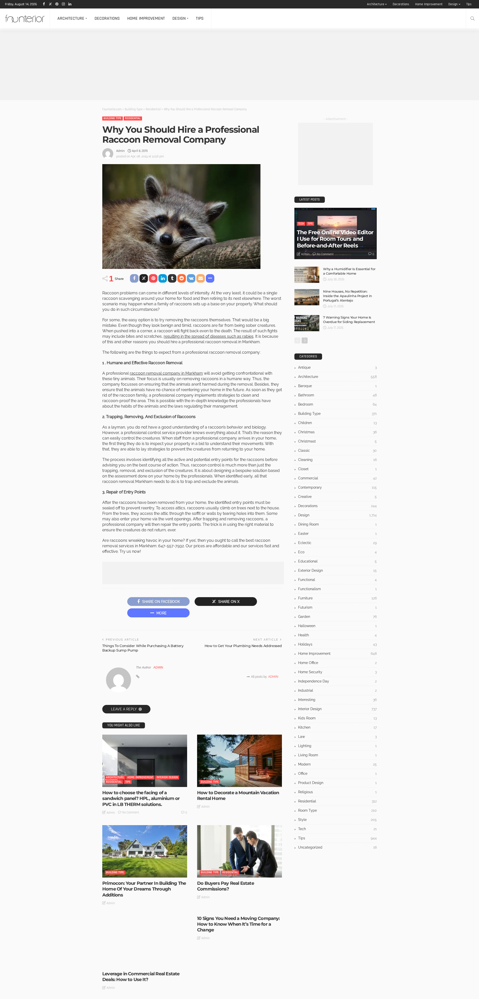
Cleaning (337, 460)
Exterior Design (337, 570)
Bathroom (337, 395)
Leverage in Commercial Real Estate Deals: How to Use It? (140, 976)
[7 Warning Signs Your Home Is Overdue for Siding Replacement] (306, 323)
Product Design (337, 783)
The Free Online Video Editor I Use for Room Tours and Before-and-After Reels (335, 239)
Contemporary (337, 487)
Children (337, 423)
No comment (130, 812)
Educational (337, 561)
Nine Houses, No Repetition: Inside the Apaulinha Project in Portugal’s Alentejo (347, 295)
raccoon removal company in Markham (166, 373)
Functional (337, 580)
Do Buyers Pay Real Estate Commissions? (225, 886)
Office (337, 774)
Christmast (337, 441)
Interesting (337, 700)
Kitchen (337, 727)
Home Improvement (429, 4)
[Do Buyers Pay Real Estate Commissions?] (239, 851)
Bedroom (337, 404)
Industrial (337, 690)
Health (337, 635)
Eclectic (337, 543)
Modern (337, 764)
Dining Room (337, 524)
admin (120, 151)
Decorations (401, 4)
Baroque (337, 386)
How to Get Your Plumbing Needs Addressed (243, 646)
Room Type (337, 810)
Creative (337, 497)
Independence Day (337, 681)
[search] (472, 18)
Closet (337, 469)
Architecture (375, 4)
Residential (133, 118)
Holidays (337, 644)
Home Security (337, 672)
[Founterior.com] (25, 18)
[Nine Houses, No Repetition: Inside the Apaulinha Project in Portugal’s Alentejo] (306, 297)
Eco (337, 552)
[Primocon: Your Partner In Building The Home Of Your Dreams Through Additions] (144, 851)
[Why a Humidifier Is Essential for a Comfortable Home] (306, 275)
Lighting (337, 746)
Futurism (337, 607)
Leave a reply (124, 709)
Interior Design (167, 777)
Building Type (112, 118)
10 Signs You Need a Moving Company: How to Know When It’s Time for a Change (238, 924)
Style (337, 820)
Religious (337, 792)
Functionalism (337, 589)
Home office (337, 663)
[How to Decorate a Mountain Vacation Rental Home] (239, 761)
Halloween (337, 626)
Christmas (337, 432)
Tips (469, 4)
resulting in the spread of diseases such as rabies (208, 336)
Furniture (337, 598)
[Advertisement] (149, 65)
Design (453, 4)
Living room (337, 755)
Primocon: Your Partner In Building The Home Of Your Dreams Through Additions (144, 889)
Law (337, 737)
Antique (337, 367)
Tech (301, 223)
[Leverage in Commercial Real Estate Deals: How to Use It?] (144, 942)
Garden (337, 617)
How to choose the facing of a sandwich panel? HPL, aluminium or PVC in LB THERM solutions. (141, 798)
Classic (337, 450)
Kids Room (337, 718)
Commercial (337, 478)
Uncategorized (337, 847)
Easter (337, 534)
